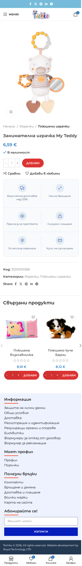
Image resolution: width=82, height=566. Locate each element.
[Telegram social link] (51, 4)
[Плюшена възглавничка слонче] (21, 328)
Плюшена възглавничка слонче (21, 354)
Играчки (27, 126)
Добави (33, 163)
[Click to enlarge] (11, 112)
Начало (9, 126)
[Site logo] (41, 14)
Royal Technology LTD (17, 549)
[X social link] (35, 4)
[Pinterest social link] (41, 4)
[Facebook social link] (30, 4)
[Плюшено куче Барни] (60, 328)
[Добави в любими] (33, 317)
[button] (21, 375)
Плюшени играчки (53, 126)
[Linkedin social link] (46, 4)
